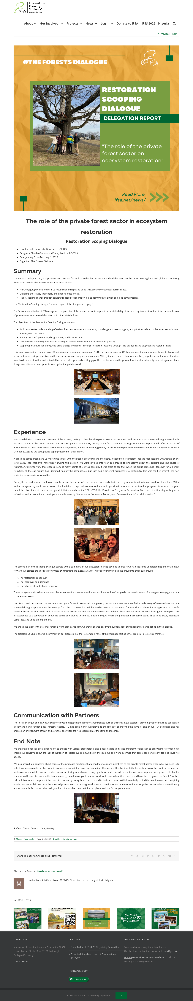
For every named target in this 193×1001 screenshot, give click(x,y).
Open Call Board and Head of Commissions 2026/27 (93, 956)
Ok (121, 995)
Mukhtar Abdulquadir (25, 839)
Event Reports (59, 839)
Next (174, 33)
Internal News (71, 839)
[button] (174, 23)
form (135, 951)
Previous (164, 33)
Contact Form (21, 961)
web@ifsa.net (170, 951)
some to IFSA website (144, 957)
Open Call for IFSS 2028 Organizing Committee (95, 946)
